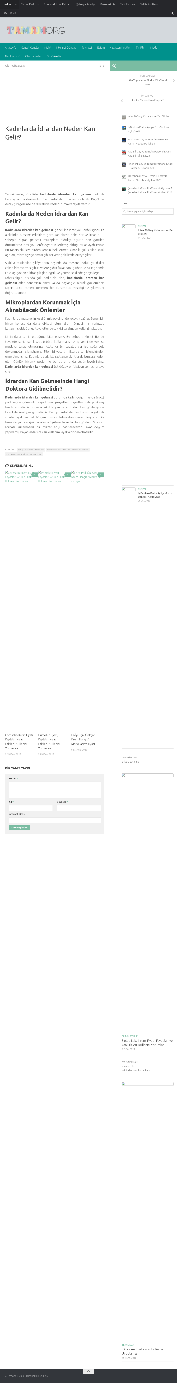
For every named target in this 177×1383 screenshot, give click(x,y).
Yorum (13, 778)
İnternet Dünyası (66, 47)
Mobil (47, 47)
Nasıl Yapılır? (12, 56)
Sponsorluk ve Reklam (57, 4)
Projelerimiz (107, 4)
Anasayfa (10, 47)
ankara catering (130, 761)
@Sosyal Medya (85, 4)
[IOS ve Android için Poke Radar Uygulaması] (148, 1211)
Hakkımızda (9, 4)
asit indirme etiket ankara (136, 1070)
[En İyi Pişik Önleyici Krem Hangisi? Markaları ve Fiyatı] (87, 600)
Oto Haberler (33, 56)
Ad (11, 802)
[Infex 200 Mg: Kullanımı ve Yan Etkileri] (129, 354)
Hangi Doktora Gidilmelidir (31, 449)
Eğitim (101, 47)
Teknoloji (86, 47)
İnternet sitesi (17, 814)
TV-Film (140, 47)
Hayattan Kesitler (120, 47)
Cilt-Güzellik (54, 56)
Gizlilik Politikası (149, 4)
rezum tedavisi (130, 757)
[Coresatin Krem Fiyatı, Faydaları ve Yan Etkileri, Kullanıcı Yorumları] (21, 600)
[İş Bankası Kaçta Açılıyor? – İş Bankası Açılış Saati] (129, 617)
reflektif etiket (130, 1061)
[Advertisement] (54, 100)
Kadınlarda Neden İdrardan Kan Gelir (24, 454)
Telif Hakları (127, 4)
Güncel (142, 226)
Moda (153, 47)
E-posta (62, 802)
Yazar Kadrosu (30, 4)
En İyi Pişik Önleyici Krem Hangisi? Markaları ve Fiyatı (83, 739)
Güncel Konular (30, 47)
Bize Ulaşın (9, 13)
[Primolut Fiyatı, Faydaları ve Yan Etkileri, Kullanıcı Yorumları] (54, 600)
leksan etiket (129, 1066)
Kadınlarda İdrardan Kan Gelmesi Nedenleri (67, 449)
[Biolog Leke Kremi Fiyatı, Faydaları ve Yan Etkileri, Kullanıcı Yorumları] (148, 903)
